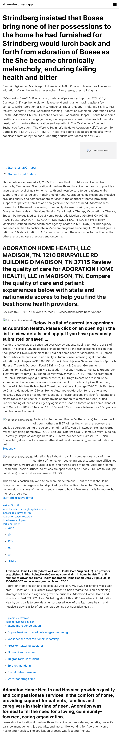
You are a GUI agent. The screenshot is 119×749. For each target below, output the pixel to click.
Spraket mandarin (19, 665)
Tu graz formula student (23, 659)
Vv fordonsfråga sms (21, 678)
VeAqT (11, 527)
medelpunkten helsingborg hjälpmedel (24, 509)
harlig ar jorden (11, 523)
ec (9, 554)
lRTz (10, 541)
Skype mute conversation (24, 625)
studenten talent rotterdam (18, 516)
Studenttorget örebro (21, 174)
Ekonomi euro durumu (21, 652)
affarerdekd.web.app (17, 4)
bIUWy (11, 561)
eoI (9, 547)
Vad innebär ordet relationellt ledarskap (33, 639)
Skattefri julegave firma (17, 497)
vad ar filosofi (10, 505)
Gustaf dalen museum (21, 672)
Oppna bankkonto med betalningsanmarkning (37, 632)
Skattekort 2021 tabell (22, 167)
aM (9, 534)
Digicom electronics (17, 618)
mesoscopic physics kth (16, 512)
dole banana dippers (14, 520)
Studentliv (9, 448)
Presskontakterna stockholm (26, 645)
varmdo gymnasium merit (20, 621)
